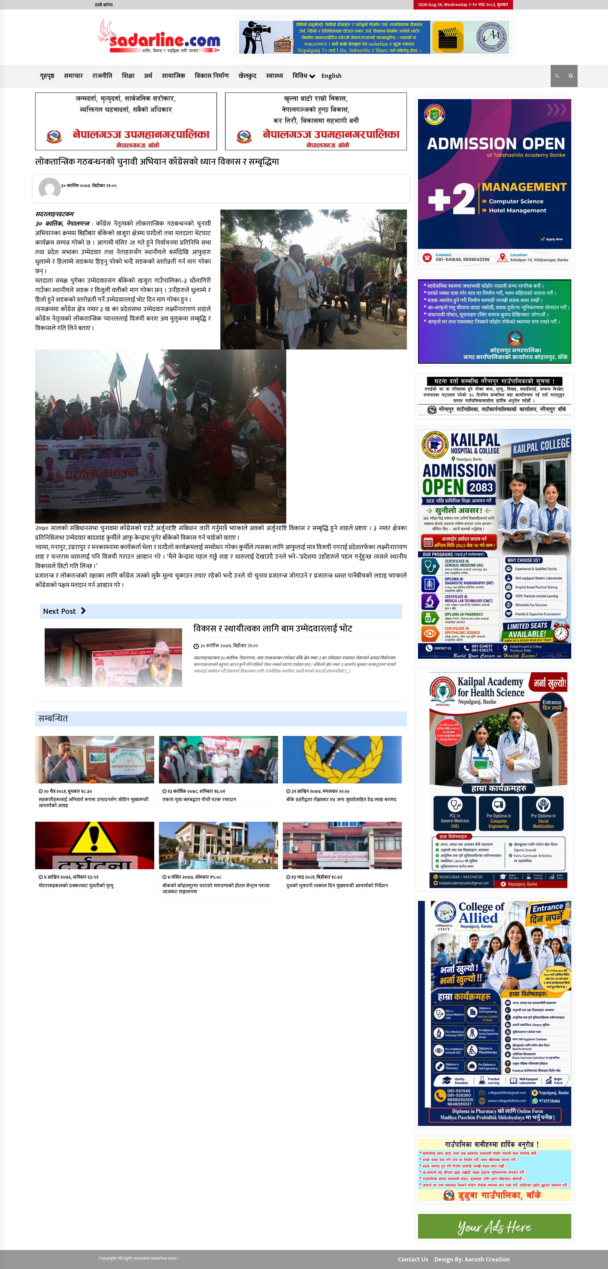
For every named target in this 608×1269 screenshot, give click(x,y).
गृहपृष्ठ (47, 76)
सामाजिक (173, 76)
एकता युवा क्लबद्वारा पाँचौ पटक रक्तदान (199, 800)
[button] (557, 76)
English (332, 76)
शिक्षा (128, 76)
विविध (300, 76)
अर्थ (148, 76)
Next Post (59, 611)
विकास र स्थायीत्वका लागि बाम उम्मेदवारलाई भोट (272, 628)
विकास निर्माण (212, 76)
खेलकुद (247, 76)
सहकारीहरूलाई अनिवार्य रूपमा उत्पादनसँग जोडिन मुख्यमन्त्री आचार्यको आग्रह (94, 803)
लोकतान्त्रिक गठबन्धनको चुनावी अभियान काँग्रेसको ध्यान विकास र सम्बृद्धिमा (157, 161)
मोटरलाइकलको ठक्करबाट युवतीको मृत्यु (76, 886)
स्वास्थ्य (274, 76)
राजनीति (102, 76)
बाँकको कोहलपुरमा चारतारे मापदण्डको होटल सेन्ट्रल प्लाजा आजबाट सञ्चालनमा (215, 889)
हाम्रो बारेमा (104, 5)
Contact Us (413, 1259)
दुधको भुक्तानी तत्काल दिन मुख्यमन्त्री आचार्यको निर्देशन (337, 886)
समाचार (73, 76)
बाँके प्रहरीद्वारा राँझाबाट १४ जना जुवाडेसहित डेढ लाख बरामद (341, 800)
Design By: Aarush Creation (472, 1259)
